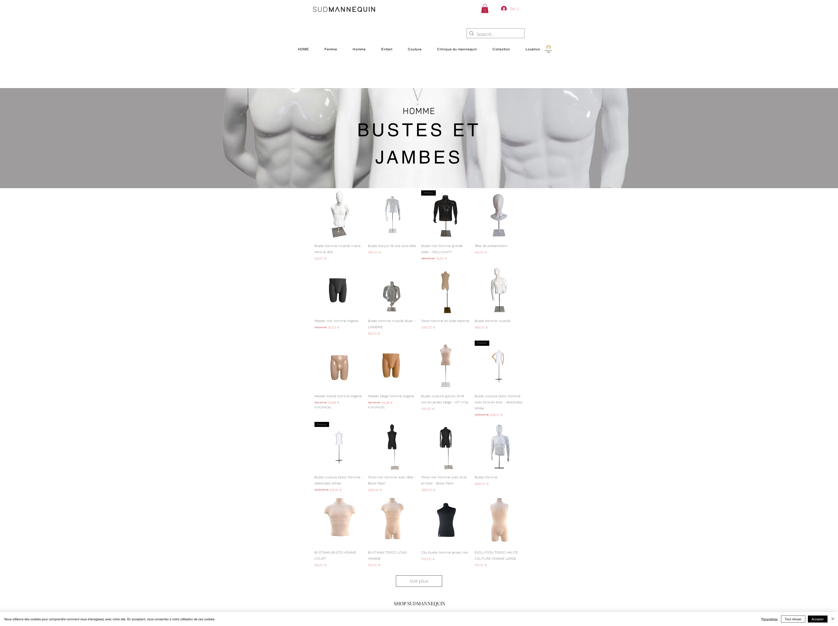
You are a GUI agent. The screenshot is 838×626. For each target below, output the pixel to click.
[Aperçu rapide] (339, 214)
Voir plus (419, 581)
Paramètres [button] (769, 619)
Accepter (818, 619)
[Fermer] (832, 619)
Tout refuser (793, 619)
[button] (485, 8)
